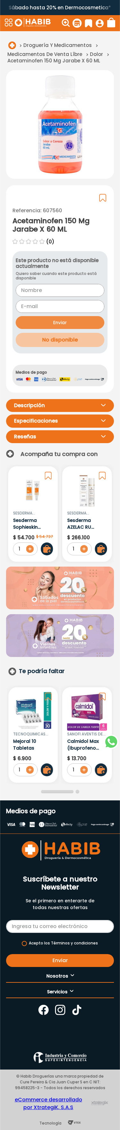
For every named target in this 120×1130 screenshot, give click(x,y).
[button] (9, 23)
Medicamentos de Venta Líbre (44, 54)
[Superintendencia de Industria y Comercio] (60, 1057)
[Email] (60, 925)
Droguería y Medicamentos (57, 45)
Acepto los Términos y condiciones (63, 943)
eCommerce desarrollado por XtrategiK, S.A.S (48, 1103)
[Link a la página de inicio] (12, 45)
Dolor (96, 54)
